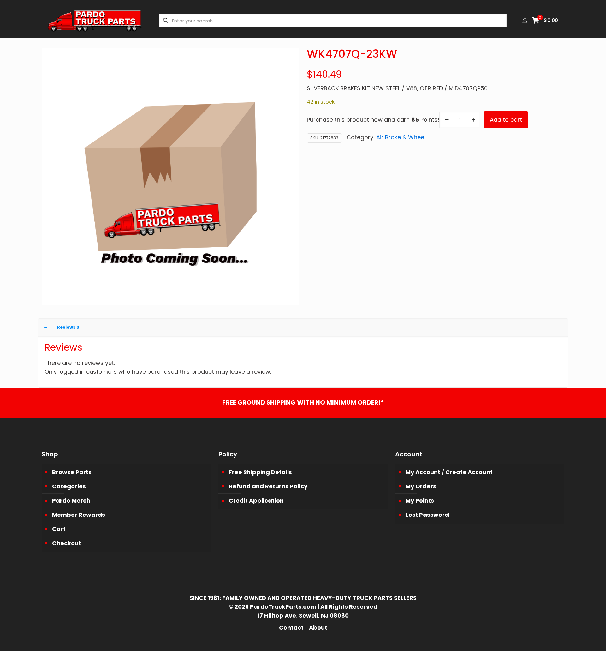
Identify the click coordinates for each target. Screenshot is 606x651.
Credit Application (256, 500)
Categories (69, 486)
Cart (59, 529)
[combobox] (333, 20)
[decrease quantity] (446, 119)
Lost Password (427, 515)
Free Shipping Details (260, 472)
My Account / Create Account (449, 472)
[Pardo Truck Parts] (95, 20)
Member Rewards (78, 515)
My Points (420, 500)
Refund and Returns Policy (268, 486)
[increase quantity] (473, 119)
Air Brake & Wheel (400, 137)
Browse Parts (72, 472)
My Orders (421, 486)
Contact (291, 627)
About (318, 627)
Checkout (66, 543)
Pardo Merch (71, 500)
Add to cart (506, 120)
